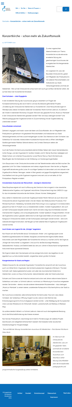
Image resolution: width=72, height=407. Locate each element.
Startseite (5, 21)
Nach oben (67, 393)
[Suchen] (66, 9)
